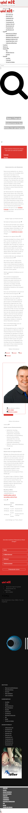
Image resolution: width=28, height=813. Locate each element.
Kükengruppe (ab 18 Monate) (11, 33)
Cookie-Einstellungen (9, 695)
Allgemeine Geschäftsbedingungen (11, 688)
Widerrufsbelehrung (9, 693)
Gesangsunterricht (9, 20)
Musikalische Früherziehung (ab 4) (12, 37)
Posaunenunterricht (9, 28)
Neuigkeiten (5, 49)
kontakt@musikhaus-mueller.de (10, 495)
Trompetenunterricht (10, 22)
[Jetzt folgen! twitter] (6, 596)
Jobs (6, 717)
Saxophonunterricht (9, 18)
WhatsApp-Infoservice (10, 52)
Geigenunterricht (8, 733)
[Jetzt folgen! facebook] (3, 596)
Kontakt (4, 56)
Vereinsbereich (8, 713)
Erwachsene (5, 45)
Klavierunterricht (9, 16)
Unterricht (8, 353)
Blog (7, 50)
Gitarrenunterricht (8, 731)
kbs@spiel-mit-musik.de (12, 412)
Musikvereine (5, 47)
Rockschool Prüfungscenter (10, 715)
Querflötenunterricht (10, 30)
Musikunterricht (6, 9)
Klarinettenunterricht (10, 26)
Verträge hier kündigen (10, 62)
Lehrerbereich (7, 711)
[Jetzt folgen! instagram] (4, 596)
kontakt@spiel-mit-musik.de (17, 232)
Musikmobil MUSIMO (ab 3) (11, 35)
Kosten (20, 353)
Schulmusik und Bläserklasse (11, 43)
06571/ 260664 (11, 410)
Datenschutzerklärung (9, 689)
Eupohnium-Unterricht (10, 24)
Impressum (7, 691)
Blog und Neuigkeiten (9, 707)
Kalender (6, 704)
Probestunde (8, 60)
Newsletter (8, 54)
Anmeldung (8, 58)
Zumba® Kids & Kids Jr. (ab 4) (11, 41)
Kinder (4, 31)
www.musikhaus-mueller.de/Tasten (10, 497)
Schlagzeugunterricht (9, 727)
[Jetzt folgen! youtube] (8, 596)
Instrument (14, 353)
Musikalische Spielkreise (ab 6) (12, 39)
